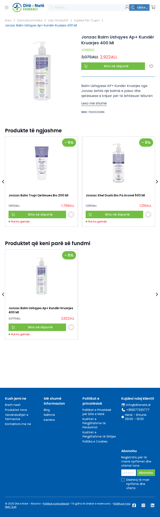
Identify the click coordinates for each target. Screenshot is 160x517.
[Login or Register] (127, 7)
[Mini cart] (153, 7)
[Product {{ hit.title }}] (41, 163)
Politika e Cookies (95, 441)
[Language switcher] (136, 7)
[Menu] (6, 7)
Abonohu (146, 473)
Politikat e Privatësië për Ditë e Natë (96, 412)
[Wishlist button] (71, 214)
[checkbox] (123, 479)
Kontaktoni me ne (18, 424)
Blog (47, 410)
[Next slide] (156, 181)
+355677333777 (137, 410)
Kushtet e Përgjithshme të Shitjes (99, 434)
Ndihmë (49, 415)
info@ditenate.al (138, 405)
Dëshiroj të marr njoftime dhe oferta (138, 484)
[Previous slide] (3, 181)
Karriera (49, 420)
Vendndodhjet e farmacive (16, 417)
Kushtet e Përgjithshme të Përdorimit (94, 423)
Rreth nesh (13, 405)
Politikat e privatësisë (56, 503)
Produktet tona (16, 410)
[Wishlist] (144, 7)
